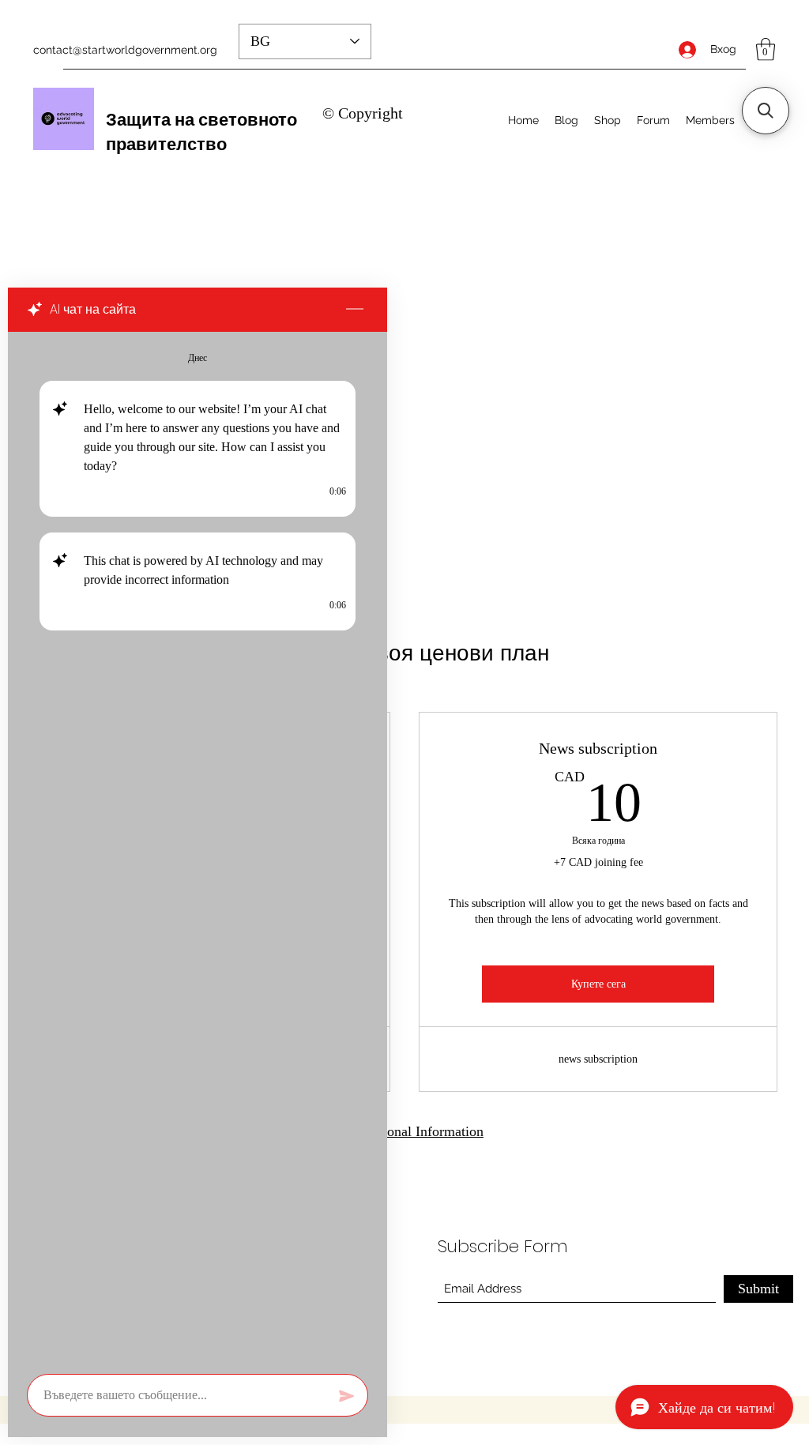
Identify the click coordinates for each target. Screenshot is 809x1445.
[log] (197, 848)
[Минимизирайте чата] (354, 309)
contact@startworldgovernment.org (125, 49)
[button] (765, 49)
